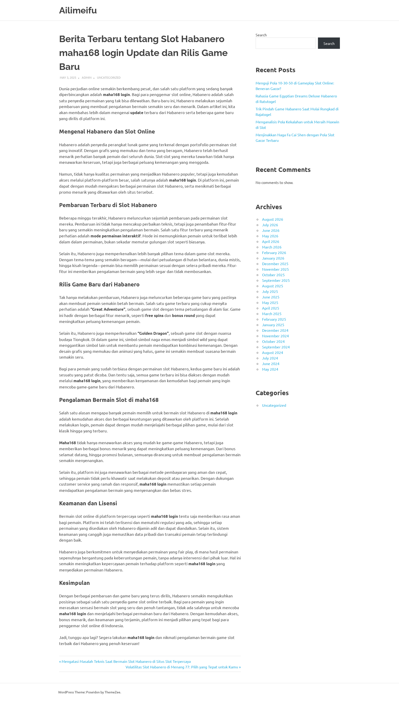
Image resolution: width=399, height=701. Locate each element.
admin (86, 77)
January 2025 (273, 324)
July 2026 (270, 224)
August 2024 (272, 352)
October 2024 (273, 341)
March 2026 (271, 247)
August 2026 (272, 219)
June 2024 (270, 363)
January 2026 (273, 258)
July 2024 (270, 358)
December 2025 (275, 263)
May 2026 (270, 235)
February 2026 (274, 252)
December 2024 (275, 330)
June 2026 (270, 230)
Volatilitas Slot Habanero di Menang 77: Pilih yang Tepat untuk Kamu (182, 666)
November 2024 (275, 335)
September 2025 (276, 280)
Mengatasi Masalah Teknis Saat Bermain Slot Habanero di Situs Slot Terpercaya (126, 661)
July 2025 (270, 291)
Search (261, 34)
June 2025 (270, 297)
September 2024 (276, 346)
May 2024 (270, 369)
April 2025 (270, 308)
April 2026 (270, 241)
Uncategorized (109, 77)
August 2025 (272, 285)
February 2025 (274, 319)
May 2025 (270, 302)
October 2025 (273, 274)
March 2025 (271, 313)
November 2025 (275, 269)
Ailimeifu (78, 10)
